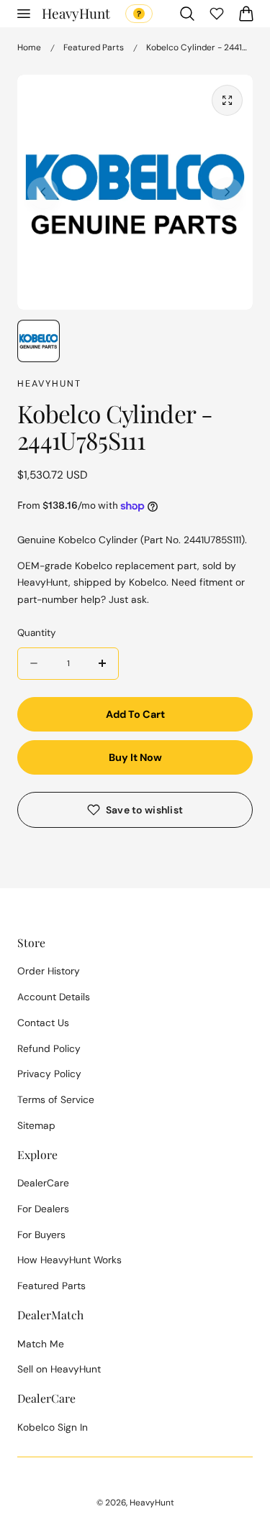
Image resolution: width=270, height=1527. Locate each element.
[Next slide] (227, 192)
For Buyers (41, 1234)
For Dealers (43, 1208)
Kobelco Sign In (52, 1427)
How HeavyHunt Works (69, 1259)
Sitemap (36, 1125)
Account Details (53, 996)
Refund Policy (49, 1048)
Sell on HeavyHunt (59, 1368)
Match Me (40, 1343)
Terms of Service (55, 1099)
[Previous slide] (42, 192)
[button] (23, 14)
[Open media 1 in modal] (227, 100)
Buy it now (135, 757)
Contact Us (43, 1022)
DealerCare (43, 1182)
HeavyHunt (152, 1502)
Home (29, 47)
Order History (48, 970)
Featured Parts (93, 47)
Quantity (36, 633)
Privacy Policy (49, 1073)
